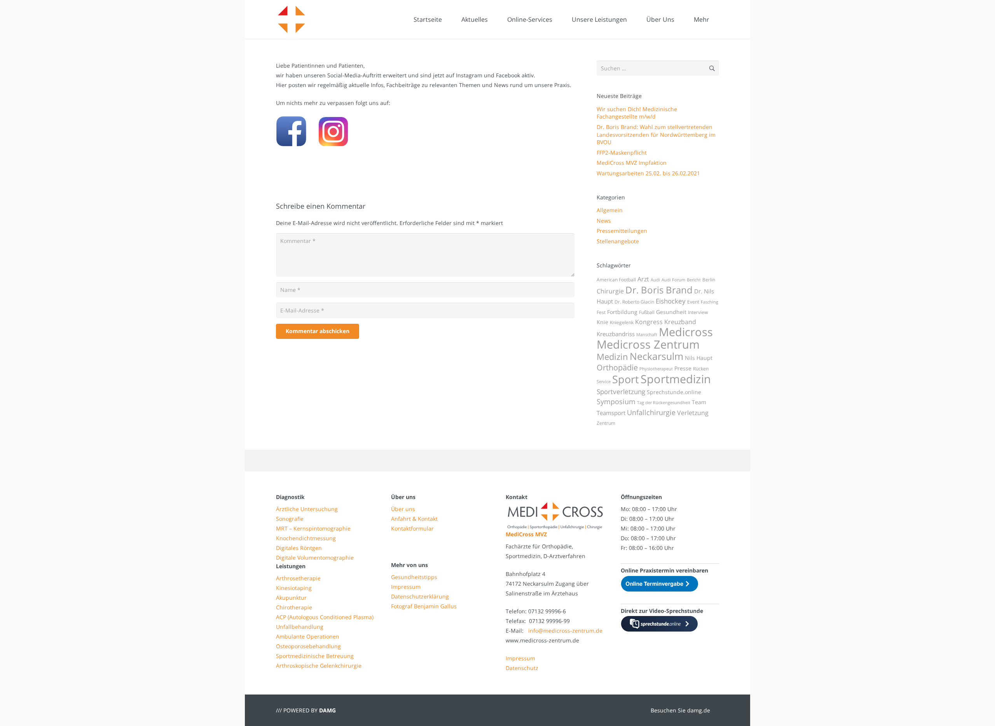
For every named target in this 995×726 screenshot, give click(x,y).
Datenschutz (522, 668)
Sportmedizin (676, 378)
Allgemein (610, 210)
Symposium (616, 401)
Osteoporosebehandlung (308, 646)
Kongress (649, 322)
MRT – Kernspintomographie (313, 528)
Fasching (709, 302)
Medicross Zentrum (648, 344)
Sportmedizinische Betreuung (315, 656)
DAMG (327, 710)
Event (693, 301)
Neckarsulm (656, 356)
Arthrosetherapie (298, 578)
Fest (601, 312)
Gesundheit (671, 312)
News (604, 220)
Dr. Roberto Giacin (634, 301)
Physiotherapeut (656, 369)
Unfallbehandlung (299, 626)
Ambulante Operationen (307, 636)
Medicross (686, 332)
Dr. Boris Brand (659, 289)
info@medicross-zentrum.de (565, 630)
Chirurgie (610, 291)
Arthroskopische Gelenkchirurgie (318, 665)
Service (604, 381)
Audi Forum (673, 280)
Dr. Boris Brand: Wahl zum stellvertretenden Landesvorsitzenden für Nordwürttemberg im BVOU (656, 134)
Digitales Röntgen (299, 547)
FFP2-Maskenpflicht (622, 152)
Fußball (647, 312)
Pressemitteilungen (622, 230)
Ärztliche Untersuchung (307, 509)
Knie (602, 322)
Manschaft (646, 334)
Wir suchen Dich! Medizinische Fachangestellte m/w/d (637, 112)
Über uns (403, 509)
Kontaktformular (412, 528)
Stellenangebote (618, 241)
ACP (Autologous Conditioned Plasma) (325, 617)
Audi (655, 280)
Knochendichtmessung (306, 538)
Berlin (708, 279)
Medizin (612, 357)
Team (699, 402)
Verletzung (693, 412)
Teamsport (611, 413)
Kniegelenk (622, 322)
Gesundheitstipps (414, 577)
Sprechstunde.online (674, 392)
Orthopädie (617, 367)
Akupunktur (291, 597)
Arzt (643, 279)
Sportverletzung (621, 391)
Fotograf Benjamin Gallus (424, 606)
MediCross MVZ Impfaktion (632, 162)
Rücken (701, 368)
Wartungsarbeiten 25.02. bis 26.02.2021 (648, 173)
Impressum (406, 586)
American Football (616, 279)
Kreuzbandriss (616, 334)
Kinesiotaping (294, 588)
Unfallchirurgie (651, 412)
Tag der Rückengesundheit (663, 402)
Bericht (694, 280)
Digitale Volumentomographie (315, 557)
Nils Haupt (698, 357)
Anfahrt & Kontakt (414, 518)
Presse (682, 368)
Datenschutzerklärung (420, 596)
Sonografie (290, 518)
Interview (698, 312)
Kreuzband (680, 322)
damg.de (698, 710)
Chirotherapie (294, 607)
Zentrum (606, 423)
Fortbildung (622, 312)
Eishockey (671, 301)
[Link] (291, 19)
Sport (625, 379)
